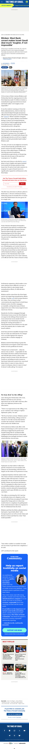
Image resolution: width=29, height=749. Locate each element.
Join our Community (6, 5)
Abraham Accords (6, 702)
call (13, 298)
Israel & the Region (11, 701)
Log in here (18, 717)
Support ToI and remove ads (22, 5)
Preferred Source (7, 59)
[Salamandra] (22, 743)
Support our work (14, 630)
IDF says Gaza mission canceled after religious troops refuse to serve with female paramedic (8, 656)
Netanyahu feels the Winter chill (8, 673)
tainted (6, 116)
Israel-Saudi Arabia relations (17, 702)
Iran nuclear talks (13, 703)
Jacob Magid (5, 63)
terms (21, 186)
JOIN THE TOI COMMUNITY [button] (14, 714)
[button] (27, 2)
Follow (12, 63)
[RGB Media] (11, 743)
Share (5, 67)
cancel (24, 161)
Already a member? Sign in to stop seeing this (14, 633)
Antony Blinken (19, 701)
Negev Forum (21, 703)
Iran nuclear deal (5, 703)
